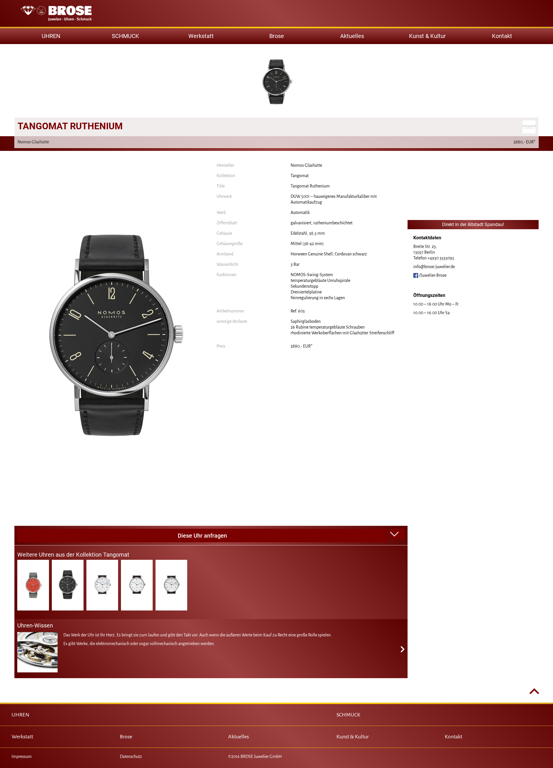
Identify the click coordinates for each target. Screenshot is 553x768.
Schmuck (125, 36)
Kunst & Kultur (427, 36)
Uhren (51, 36)
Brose (276, 36)
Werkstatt (201, 36)
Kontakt (502, 36)
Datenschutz (131, 756)
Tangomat (300, 175)
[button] (397, 534)
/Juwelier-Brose (432, 275)
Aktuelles (352, 36)
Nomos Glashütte (306, 165)
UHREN (20, 715)
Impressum (22, 756)
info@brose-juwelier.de (434, 266)
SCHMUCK (348, 715)
